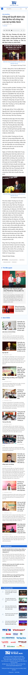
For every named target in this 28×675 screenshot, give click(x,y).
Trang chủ (11, 672)
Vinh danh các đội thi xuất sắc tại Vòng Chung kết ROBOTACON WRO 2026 (11, 622)
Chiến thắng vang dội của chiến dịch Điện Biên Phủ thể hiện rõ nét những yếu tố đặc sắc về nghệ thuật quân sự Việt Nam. (13, 449)
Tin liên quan (7, 267)
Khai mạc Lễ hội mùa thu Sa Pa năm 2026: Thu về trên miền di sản (11, 607)
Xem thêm (6, 317)
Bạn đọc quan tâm (8, 588)
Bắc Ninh (5, 25)
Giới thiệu (17, 672)
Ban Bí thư (22, 259)
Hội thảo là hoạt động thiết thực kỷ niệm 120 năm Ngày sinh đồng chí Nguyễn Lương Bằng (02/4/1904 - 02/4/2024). (13, 385)
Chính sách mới (7, 546)
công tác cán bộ (6, 262)
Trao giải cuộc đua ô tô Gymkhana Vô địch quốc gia (11, 600)
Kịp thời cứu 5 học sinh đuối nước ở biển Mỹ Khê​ (11, 614)
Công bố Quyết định (13, 259)
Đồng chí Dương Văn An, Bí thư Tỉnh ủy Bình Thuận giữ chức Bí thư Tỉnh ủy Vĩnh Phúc (20, 309)
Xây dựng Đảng (6, 14)
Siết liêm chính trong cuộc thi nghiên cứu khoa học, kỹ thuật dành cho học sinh (13, 564)
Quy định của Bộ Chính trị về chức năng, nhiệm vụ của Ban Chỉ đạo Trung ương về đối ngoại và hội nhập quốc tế (14, 550)
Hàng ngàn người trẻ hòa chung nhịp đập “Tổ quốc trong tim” (11, 592)
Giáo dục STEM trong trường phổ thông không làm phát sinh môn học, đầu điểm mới (13, 575)
